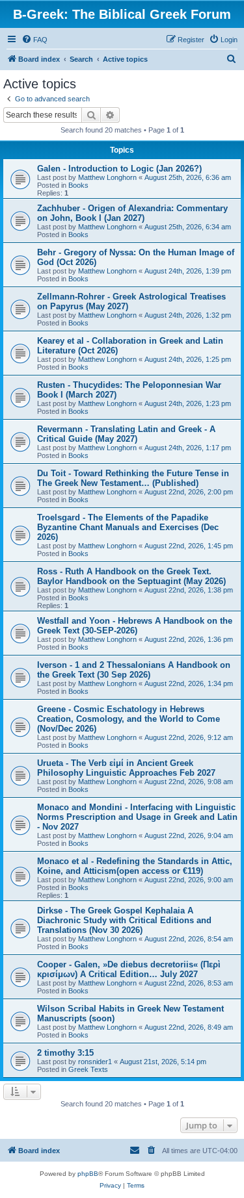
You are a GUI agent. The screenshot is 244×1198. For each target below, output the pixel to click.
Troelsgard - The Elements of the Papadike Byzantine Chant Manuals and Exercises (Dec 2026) (128, 527)
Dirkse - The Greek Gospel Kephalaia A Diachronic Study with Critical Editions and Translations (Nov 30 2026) (124, 920)
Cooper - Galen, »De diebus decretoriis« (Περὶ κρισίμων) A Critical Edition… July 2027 (129, 969)
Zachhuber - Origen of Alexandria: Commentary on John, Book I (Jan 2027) (132, 213)
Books (78, 185)
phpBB (87, 1173)
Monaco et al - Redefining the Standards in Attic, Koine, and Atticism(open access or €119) (134, 866)
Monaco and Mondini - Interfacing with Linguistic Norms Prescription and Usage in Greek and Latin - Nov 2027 (137, 817)
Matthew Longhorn (107, 177)
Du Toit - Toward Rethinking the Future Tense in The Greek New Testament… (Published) (133, 478)
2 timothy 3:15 (65, 1053)
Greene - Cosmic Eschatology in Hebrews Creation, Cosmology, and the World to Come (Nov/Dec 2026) (128, 718)
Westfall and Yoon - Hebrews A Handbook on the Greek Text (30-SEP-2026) (134, 625)
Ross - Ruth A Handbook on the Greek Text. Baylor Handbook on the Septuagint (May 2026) (131, 576)
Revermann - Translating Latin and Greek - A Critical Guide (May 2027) (126, 434)
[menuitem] (34, 39)
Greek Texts (88, 1069)
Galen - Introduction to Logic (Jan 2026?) (119, 168)
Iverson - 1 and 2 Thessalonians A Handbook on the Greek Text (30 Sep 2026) (133, 670)
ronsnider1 (95, 1061)
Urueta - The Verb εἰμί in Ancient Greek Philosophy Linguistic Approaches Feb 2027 (126, 768)
